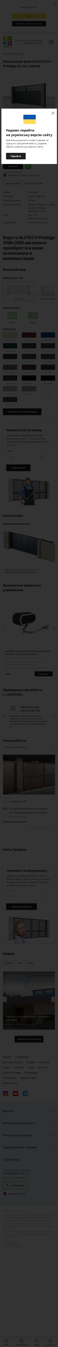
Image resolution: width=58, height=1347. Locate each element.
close (53, 113)
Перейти (16, 155)
